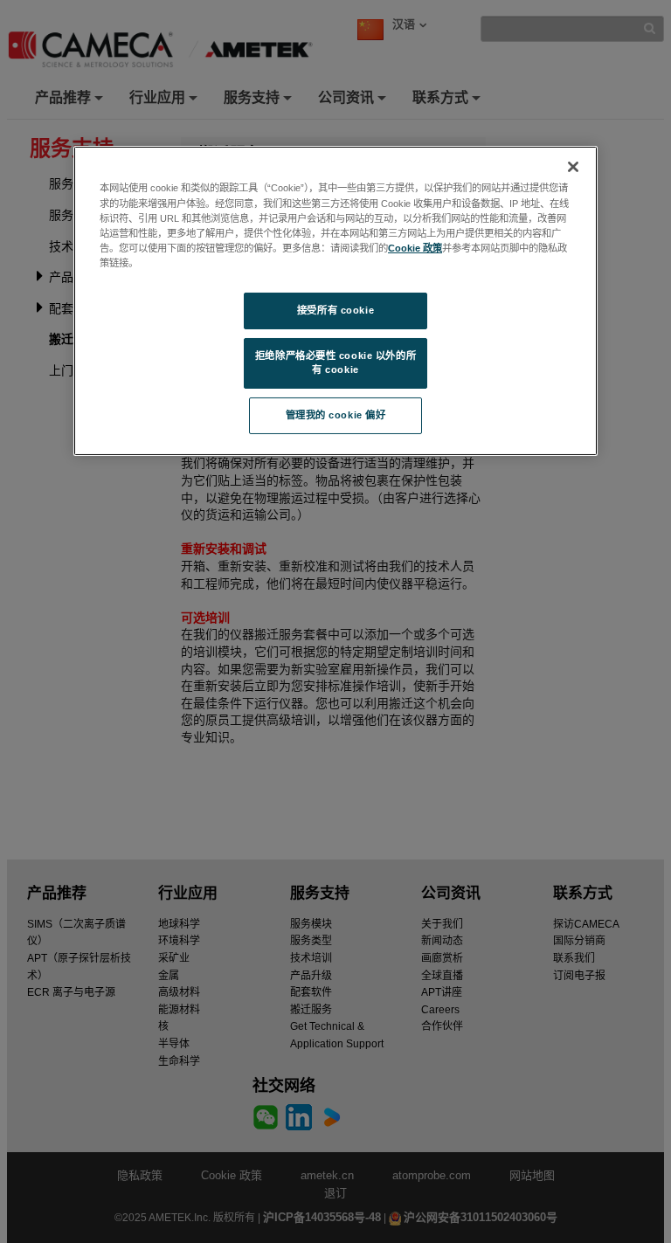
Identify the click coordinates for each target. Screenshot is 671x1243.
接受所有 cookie (335, 310)
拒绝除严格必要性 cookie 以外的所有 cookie (335, 362)
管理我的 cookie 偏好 (336, 415)
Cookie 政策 (415, 248)
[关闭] (573, 167)
